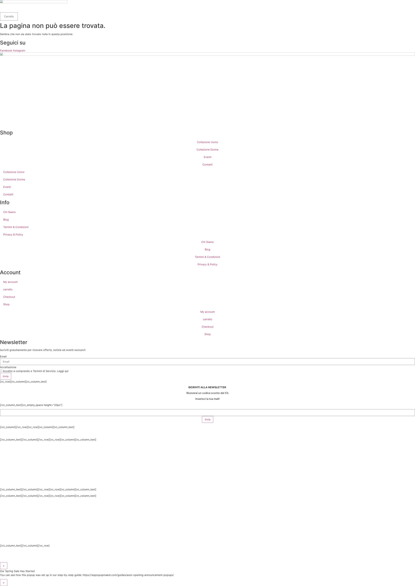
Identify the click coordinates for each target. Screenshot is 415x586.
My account (10, 282)
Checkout (9, 296)
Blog (6, 219)
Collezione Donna (207, 149)
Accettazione (8, 367)
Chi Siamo (9, 212)
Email (3, 356)
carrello (7, 289)
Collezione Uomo (207, 142)
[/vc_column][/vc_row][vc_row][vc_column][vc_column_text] (114, 463)
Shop (6, 304)
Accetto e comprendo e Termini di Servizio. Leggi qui (35, 371)
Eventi (207, 157)
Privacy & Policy (13, 234)
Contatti (207, 164)
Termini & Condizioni (16, 227)
